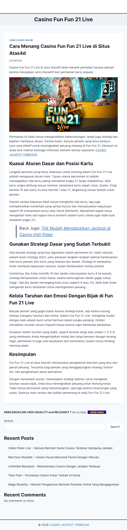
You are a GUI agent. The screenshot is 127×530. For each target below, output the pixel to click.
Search (8, 421)
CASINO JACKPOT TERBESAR (69, 525)
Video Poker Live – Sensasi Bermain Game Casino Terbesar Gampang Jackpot (60, 448)
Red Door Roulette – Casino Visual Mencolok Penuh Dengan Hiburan (53, 457)
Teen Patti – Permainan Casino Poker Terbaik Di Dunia (44, 475)
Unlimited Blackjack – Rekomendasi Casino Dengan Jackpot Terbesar (54, 466)
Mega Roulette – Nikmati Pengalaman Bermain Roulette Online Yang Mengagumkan (63, 484)
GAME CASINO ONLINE (21, 40)
